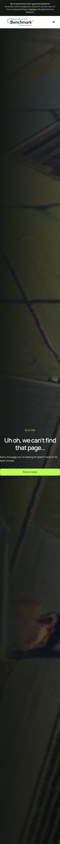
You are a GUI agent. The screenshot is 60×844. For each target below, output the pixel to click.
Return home (30, 472)
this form (33, 9)
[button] (53, 22)
